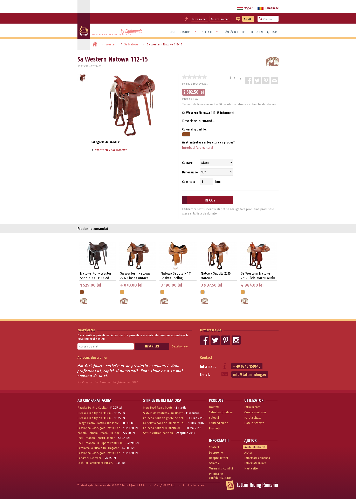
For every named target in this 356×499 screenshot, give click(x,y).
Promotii (214, 428)
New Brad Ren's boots (158, 407)
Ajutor (271, 32)
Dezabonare (180, 346)
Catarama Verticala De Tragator (98, 448)
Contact (206, 357)
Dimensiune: (190, 172)
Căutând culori (234, 32)
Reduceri (256, 32)
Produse (185, 32)
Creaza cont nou (255, 412)
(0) (248, 19)
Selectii (207, 32)
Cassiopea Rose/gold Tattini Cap (98, 428)
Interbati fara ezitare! (197, 147)
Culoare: (187, 162)
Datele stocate (254, 423)
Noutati (214, 407)
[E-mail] (275, 81)
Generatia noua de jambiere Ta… (164, 423)
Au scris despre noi (92, 357)
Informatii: (208, 366)
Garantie (214, 463)
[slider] (194, 76)
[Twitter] (257, 81)
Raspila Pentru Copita (92, 407)
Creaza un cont (220, 19)
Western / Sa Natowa (111, 150)
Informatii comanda (257, 458)
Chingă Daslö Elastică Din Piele (98, 423)
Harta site (251, 468)
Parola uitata (252, 418)
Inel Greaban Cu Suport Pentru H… (100, 443)
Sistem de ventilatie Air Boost (163, 413)
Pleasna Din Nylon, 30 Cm (94, 413)
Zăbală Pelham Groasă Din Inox (98, 433)
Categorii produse (221, 412)
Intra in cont (199, 19)
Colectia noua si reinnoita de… (163, 428)
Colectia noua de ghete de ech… (164, 418)
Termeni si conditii (221, 468)
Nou (173, 32)
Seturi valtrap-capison (158, 433)
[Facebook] (249, 81)
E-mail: (205, 374)
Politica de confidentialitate (220, 476)
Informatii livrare (255, 463)
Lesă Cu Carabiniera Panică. (95, 463)
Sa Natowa (131, 44)
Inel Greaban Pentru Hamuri (96, 438)
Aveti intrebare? (255, 447)
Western (111, 44)
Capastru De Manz (89, 458)
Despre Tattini (218, 458)
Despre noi (216, 452)
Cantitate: (189, 181)
